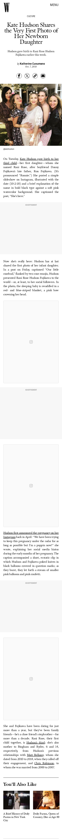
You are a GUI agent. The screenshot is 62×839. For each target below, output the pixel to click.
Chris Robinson (44, 763)
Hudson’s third (35, 743)
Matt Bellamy (35, 755)
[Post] (27, 75)
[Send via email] (43, 75)
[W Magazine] (6, 7)
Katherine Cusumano (32, 63)
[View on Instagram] (31, 342)
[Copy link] (35, 75)
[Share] (19, 75)
